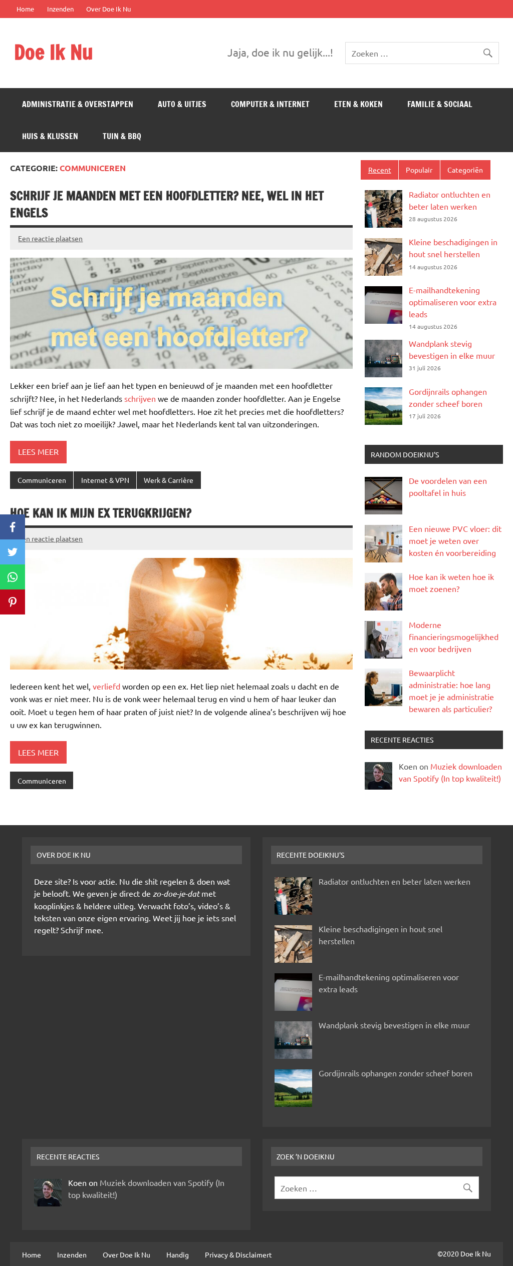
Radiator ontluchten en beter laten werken (394, 881)
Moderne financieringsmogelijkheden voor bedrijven (453, 636)
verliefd (106, 686)
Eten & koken (358, 104)
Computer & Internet (270, 104)
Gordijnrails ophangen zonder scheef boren (395, 1073)
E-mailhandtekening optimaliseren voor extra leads (452, 302)
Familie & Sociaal (439, 104)
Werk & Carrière (168, 479)
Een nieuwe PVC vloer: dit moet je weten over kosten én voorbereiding (455, 540)
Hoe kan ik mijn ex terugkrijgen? (100, 512)
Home (25, 9)
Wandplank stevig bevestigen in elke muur (394, 1025)
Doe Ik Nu (53, 52)
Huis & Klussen (50, 136)
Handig (177, 1254)
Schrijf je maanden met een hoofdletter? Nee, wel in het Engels (167, 204)
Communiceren (42, 479)
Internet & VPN (105, 479)
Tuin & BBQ (122, 136)
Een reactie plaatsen (50, 238)
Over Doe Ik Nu (108, 9)
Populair (419, 169)
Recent (379, 169)
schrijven (140, 398)
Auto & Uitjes (182, 104)
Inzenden (60, 9)
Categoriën (465, 169)
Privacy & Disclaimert (238, 1254)
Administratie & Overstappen (77, 104)
